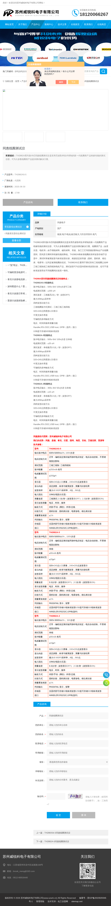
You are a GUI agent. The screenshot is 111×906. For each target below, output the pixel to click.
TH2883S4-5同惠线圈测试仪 (57, 833)
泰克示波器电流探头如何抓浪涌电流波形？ (18, 279)
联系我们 (88, 24)
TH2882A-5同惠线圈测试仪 (56, 841)
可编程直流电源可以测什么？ (18, 272)
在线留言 (75, 24)
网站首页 (9, 24)
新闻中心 (49, 24)
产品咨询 (28, 202)
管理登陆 (40, 901)
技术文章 (62, 24)
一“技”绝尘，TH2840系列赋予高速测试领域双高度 (18, 265)
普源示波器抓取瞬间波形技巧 (18, 300)
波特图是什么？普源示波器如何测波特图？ (18, 286)
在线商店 (101, 24)
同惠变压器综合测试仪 (15, 233)
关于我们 (22, 24)
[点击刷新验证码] (75, 796)
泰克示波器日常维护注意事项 (18, 293)
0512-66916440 (106, 675)
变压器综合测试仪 (13, 226)
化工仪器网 (63, 901)
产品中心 (35, 24)
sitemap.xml (76, 901)
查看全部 (16, 240)
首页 (17, 81)
